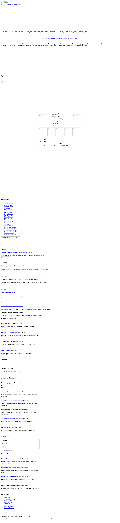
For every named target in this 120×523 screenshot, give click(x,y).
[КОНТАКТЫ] (5, 2)
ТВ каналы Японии (37, 315)
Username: (5, 440)
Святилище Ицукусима (8, 292)
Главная (3, 4)
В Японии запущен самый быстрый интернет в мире (16, 252)
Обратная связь (17, 510)
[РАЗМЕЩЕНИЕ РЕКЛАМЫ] (7, 2)
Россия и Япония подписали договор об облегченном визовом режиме (21, 279)
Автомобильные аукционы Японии (11, 400)
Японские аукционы (7, 383)
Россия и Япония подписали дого (10, 458)
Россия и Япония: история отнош (11, 467)
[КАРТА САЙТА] (3, 2)
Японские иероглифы (12, 4)
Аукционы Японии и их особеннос (11, 391)
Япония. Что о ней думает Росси (10, 476)
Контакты (9, 510)
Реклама (24, 510)
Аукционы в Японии (7, 427)
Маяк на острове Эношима (9, 332)
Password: (4, 443)
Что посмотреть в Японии (8, 323)
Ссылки (30, 510)
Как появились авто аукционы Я (10, 418)
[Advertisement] (50, 17)
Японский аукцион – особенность (10, 409)
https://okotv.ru (10, 315)
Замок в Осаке (5, 350)
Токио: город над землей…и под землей (12, 265)
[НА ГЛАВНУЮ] (1, 2)
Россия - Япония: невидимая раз (10, 485)
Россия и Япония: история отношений (12, 306)
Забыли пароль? (8, 450)
